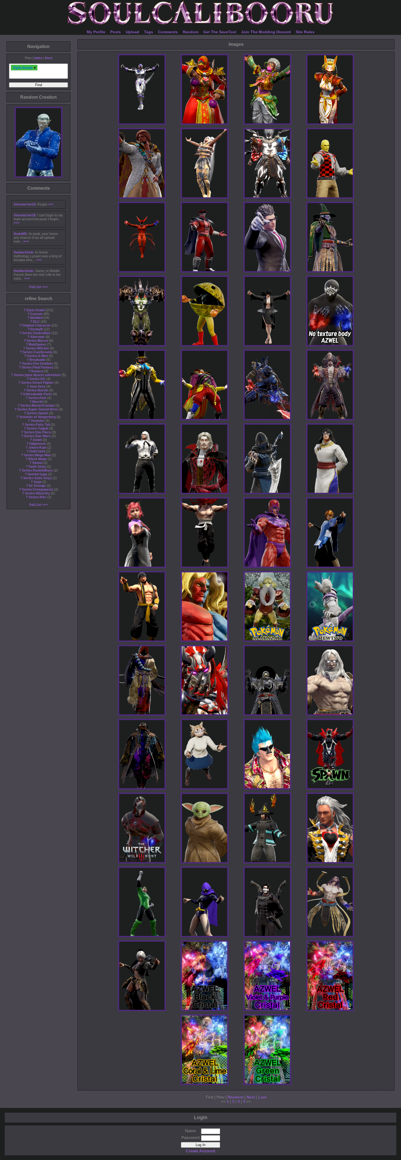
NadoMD (20, 234)
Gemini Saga (37, 474)
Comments (168, 32)
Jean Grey (37, 386)
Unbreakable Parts (37, 394)
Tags (148, 32)
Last (262, 1097)
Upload (132, 32)
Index (38, 58)
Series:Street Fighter (37, 383)
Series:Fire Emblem (37, 363)
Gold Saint (37, 451)
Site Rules (305, 32)
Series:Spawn (37, 413)
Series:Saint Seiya (37, 478)
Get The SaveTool (219, 32)
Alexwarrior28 (25, 204)
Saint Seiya (37, 467)
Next (48, 58)
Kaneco (37, 371)
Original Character (36, 325)
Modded (36, 318)
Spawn (37, 463)
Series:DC (37, 379)
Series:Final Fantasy (37, 367)
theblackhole (24, 252)
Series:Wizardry (37, 493)
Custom (36, 314)
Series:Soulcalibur (36, 333)
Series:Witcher (37, 348)
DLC (36, 322)
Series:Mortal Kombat (37, 405)
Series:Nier (37, 497)
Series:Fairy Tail (37, 425)
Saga (37, 482)
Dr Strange (37, 486)
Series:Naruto (37, 390)
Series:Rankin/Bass (37, 470)
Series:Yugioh (37, 428)
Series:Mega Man (37, 455)
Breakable (37, 360)
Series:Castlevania (37, 352)
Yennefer (37, 421)
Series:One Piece (37, 432)
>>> (50, 204)
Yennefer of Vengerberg (37, 417)
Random (190, 32)
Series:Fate (37, 398)
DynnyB (36, 329)
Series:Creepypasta (37, 489)
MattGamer (37, 344)
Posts (115, 32)
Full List (35, 287)
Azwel (37, 440)
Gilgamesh (37, 444)
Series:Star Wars (37, 436)
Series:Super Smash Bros (37, 409)
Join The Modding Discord (266, 32)
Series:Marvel (37, 341)
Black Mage (37, 459)
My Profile (96, 32)
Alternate (37, 337)
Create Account (200, 1151)
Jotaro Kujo (37, 447)
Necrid (37, 402)
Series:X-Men (37, 356)
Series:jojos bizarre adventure (37, 375)
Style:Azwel (35, 310)
